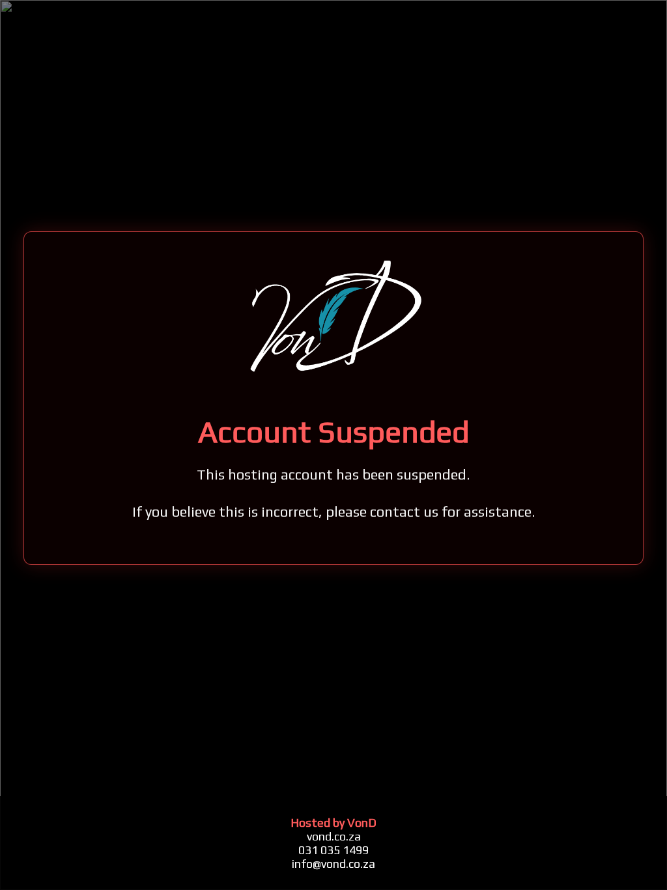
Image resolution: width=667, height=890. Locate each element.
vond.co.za (334, 836)
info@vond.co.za (333, 863)
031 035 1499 (333, 850)
